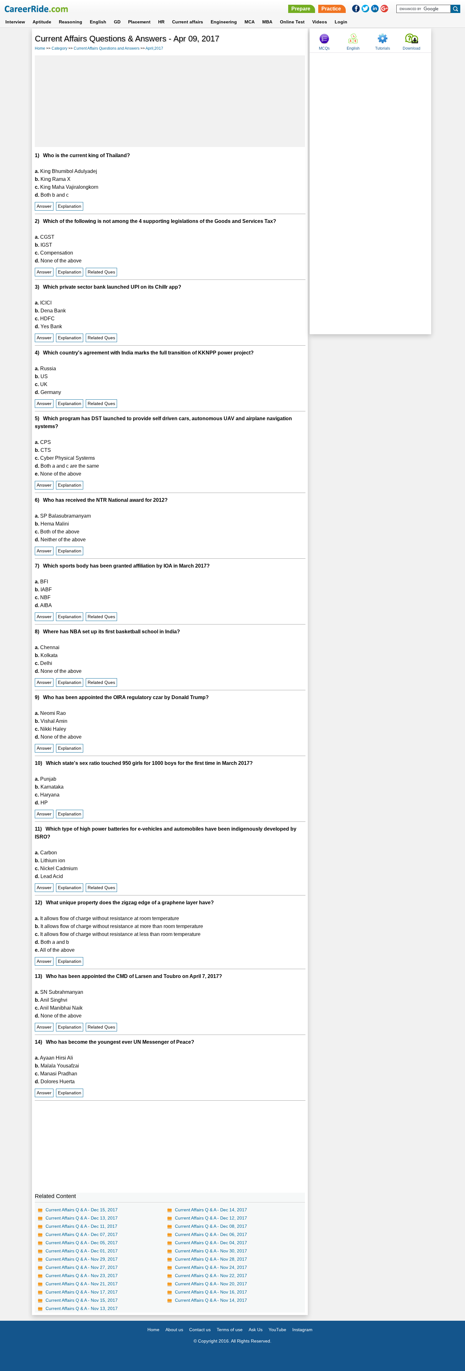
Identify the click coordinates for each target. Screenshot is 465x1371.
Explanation (69, 206)
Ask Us (256, 1329)
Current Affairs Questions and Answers (107, 48)
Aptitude (42, 21)
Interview (15, 21)
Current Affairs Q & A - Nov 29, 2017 (82, 1259)
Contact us (200, 1329)
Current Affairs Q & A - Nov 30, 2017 (211, 1250)
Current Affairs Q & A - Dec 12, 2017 (211, 1217)
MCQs (324, 48)
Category (59, 48)
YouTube (277, 1329)
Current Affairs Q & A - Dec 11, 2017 (81, 1226)
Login (341, 21)
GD (117, 21)
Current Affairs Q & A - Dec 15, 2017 (82, 1209)
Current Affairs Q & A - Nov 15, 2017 (82, 1300)
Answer (44, 206)
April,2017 (154, 48)
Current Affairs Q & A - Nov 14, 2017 (211, 1300)
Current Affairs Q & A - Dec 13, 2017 (82, 1217)
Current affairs (187, 21)
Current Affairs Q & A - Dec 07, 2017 (82, 1234)
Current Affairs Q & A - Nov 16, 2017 (211, 1291)
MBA (267, 21)
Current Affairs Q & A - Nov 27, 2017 (82, 1267)
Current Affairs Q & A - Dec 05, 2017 (82, 1242)
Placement (139, 21)
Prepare (300, 8)
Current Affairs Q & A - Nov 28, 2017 (211, 1259)
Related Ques (101, 272)
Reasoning (70, 21)
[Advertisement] (170, 101)
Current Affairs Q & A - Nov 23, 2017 (82, 1275)
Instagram (302, 1329)
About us (174, 1329)
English (98, 21)
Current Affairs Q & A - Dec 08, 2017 (211, 1226)
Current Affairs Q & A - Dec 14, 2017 (211, 1209)
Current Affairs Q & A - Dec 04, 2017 (211, 1242)
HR (161, 21)
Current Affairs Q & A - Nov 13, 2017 (82, 1308)
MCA (250, 21)
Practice (331, 8)
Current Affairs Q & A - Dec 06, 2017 (211, 1234)
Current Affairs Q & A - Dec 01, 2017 (82, 1250)
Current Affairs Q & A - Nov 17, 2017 (82, 1291)
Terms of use (230, 1329)
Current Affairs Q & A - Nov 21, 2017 (82, 1283)
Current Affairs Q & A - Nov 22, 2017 (211, 1275)
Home (40, 48)
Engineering (224, 21)
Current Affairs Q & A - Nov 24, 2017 (211, 1267)
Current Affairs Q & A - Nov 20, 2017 (211, 1283)
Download (411, 48)
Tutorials (382, 48)
